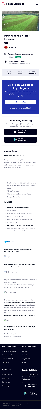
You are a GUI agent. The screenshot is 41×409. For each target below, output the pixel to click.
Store (24, 362)
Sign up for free (20, 102)
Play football (26, 359)
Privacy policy (15, 405)
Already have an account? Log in (20, 108)
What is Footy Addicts (9, 351)
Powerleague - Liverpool (17, 61)
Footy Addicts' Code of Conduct (15, 249)
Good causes (6, 382)
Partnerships (6, 386)
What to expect (7, 355)
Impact (24, 355)
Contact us (5, 362)
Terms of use (6, 405)
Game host (5, 378)
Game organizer (7, 374)
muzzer (14, 47)
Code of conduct (7, 359)
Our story (25, 351)
